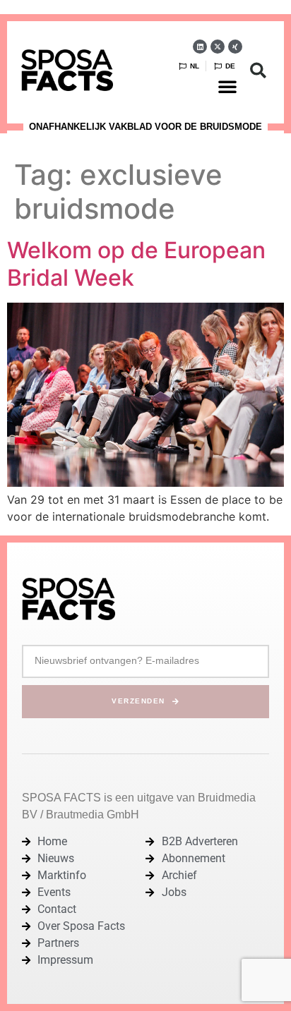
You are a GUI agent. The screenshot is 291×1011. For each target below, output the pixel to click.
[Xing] (235, 47)
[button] (227, 86)
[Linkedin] (200, 47)
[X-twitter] (217, 47)
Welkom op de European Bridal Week (136, 263)
